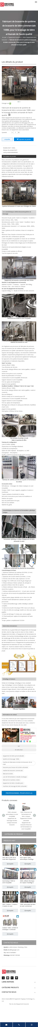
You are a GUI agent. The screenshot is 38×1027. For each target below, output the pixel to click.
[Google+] (12, 977)
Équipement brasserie (23, 1004)
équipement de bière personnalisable (13, 756)
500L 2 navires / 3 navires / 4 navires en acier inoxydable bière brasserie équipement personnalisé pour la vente (10, 905)
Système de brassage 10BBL (11, 759)
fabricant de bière (8, 774)
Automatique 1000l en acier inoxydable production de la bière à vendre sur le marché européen (9, 882)
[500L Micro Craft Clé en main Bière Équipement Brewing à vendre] (10, 852)
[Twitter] (3, 977)
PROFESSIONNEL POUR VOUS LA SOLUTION (19, 793)
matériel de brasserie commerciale (13, 770)
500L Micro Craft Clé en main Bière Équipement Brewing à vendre (9, 858)
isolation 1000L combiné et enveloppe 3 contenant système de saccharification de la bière (10, 928)
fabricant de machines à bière (11, 780)
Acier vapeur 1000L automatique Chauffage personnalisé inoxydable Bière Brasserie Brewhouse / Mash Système (28, 858)
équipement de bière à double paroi (13, 783)
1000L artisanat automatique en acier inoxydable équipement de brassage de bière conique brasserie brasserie (12, 818)
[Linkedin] (7, 977)
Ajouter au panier (25, 139)
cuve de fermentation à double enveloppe (15, 777)
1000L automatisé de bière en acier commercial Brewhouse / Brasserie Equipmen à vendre (27, 905)
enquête (7, 139)
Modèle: (5, 148)
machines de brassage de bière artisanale (15, 786)
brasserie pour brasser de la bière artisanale (15, 767)
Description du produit (9, 156)
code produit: (7, 152)
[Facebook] (16, 977)
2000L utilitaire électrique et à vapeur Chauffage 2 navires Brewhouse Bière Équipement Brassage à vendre (27, 882)
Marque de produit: (8, 150)
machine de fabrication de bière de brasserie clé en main (17, 763)
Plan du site (12, 1004)
